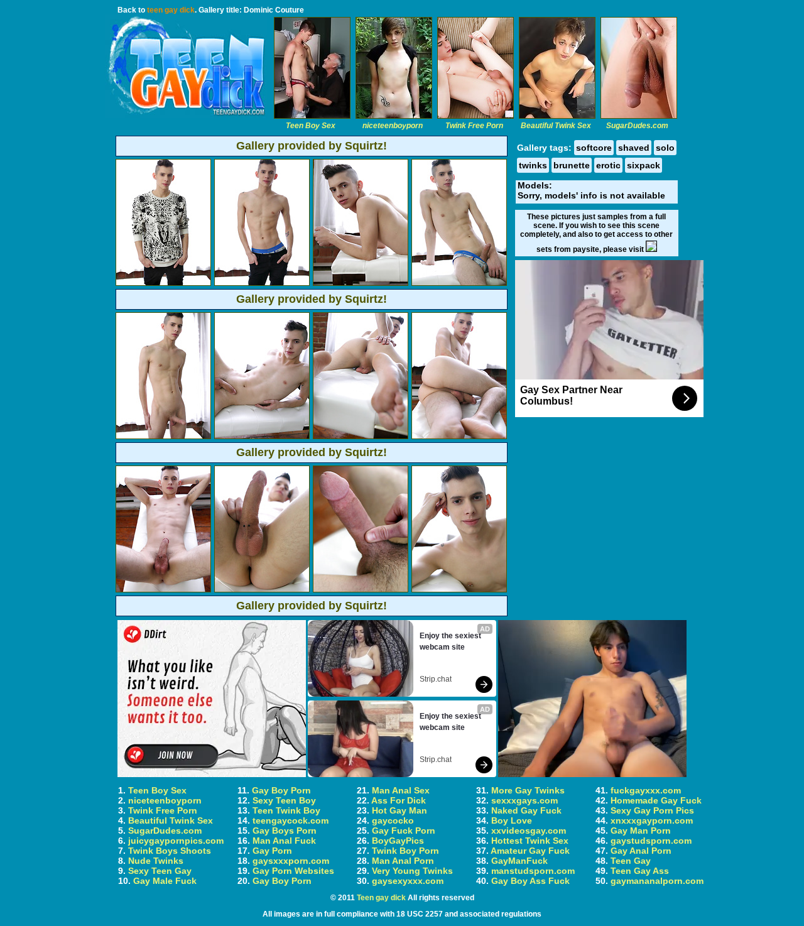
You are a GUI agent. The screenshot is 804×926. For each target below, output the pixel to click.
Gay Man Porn (641, 830)
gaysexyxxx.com (407, 881)
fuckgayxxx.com (646, 790)
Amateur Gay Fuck (530, 851)
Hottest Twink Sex (529, 841)
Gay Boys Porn (285, 830)
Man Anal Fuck (284, 841)
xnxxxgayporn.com (652, 820)
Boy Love (511, 820)
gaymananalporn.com (657, 881)
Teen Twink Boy (286, 810)
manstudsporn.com (533, 871)
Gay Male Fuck (165, 881)
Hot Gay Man (399, 810)
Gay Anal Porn (641, 851)
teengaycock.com (291, 820)
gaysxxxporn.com (291, 861)
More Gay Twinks (528, 790)
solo (665, 148)
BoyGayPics (398, 841)
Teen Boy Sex (157, 790)
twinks (533, 165)
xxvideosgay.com (528, 830)
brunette (571, 165)
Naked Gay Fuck (526, 810)
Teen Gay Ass (640, 871)
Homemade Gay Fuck (656, 800)
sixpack (643, 165)
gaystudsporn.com (651, 841)
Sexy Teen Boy (284, 800)
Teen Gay (631, 861)
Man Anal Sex (401, 790)
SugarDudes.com (165, 830)
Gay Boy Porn (281, 790)
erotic (608, 165)
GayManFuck (519, 861)
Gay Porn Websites (293, 871)
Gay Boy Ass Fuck (530, 881)
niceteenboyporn (165, 800)
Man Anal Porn (403, 861)
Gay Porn (272, 851)
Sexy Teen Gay (160, 871)
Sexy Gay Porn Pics (652, 810)
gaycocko (393, 820)
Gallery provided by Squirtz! (311, 145)
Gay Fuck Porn (403, 830)
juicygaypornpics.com (176, 841)
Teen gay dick (381, 897)
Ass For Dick (398, 800)
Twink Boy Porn (405, 851)
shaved (633, 148)
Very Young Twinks (412, 871)
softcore (594, 148)
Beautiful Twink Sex (170, 820)
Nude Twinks (155, 861)
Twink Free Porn (162, 810)
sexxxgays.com (524, 800)
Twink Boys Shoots (169, 851)
